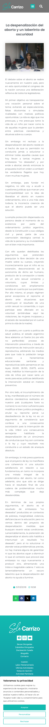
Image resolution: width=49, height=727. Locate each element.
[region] (24, 701)
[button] (32, 6)
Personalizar (24, 714)
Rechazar (24, 721)
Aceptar (24, 707)
